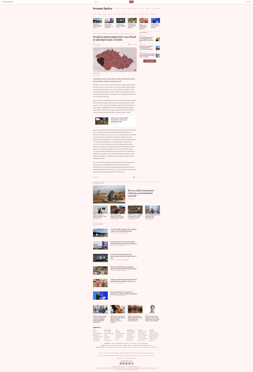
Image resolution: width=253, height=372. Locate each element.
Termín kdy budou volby (97, 337)
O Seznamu (107, 353)
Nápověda (117, 353)
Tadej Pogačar (107, 337)
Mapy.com (114, 343)
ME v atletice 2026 (119, 337)
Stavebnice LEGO (116, 347)
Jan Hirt (105, 335)
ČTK (94, 43)
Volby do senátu (96, 338)
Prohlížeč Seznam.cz (118, 355)
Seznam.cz (248, 1)
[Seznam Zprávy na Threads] (129, 363)
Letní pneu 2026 (152, 331)
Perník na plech (130, 340)
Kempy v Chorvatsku (142, 331)
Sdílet (136, 44)
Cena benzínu (133, 343)
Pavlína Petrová (121, 270)
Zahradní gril (145, 345)
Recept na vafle (130, 338)
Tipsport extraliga (119, 335)
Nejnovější (143, 32)
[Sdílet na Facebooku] (134, 177)
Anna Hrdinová (121, 245)
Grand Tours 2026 (107, 340)
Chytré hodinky (146, 347)
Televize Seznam (128, 355)
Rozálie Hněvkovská (122, 232)
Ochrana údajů (138, 353)
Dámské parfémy (123, 347)
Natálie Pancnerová (122, 259)
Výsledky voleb (96, 335)
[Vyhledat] (131, 2)
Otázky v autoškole (153, 338)
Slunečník (125, 345)
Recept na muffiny (130, 333)
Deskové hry (135, 347)
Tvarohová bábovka (130, 337)
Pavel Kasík (120, 283)
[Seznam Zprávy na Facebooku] (121, 363)
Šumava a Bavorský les (142, 335)
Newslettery (151, 355)
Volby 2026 (95, 331)
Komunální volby (96, 340)
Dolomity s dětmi (141, 340)
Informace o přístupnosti (147, 353)
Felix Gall (106, 338)
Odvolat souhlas (120, 358)
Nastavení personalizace (130, 358)
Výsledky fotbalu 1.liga (120, 333)
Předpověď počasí (120, 343)
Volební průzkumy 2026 (97, 333)
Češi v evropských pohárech (142, 343)
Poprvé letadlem (141, 333)
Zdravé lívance (130, 335)
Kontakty (122, 353)
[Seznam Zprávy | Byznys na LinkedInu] (132, 363)
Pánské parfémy (153, 347)
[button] (97, 20)
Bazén (108, 345)
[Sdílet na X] (136, 177)
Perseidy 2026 (127, 343)
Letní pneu (130, 347)
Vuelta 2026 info (107, 331)
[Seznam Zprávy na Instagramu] (126, 363)
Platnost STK (151, 340)
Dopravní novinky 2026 (154, 335)
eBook (131, 44)
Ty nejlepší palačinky (131, 331)
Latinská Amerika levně (143, 338)
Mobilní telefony (109, 347)
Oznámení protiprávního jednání (105, 355)
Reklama (132, 353)
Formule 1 (117, 338)
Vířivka (150, 345)
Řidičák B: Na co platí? (153, 337)
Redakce (127, 353)
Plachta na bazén (113, 345)
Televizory (141, 347)
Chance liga (118, 331)
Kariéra (112, 353)
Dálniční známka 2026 (153, 333)
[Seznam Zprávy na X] (124, 363)
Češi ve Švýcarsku (141, 337)
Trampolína (120, 345)
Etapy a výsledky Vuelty (109, 333)
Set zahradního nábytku (137, 345)
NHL (116, 340)
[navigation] (2, 2)
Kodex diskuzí (145, 355)
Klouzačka (130, 345)
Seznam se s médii (136, 355)
